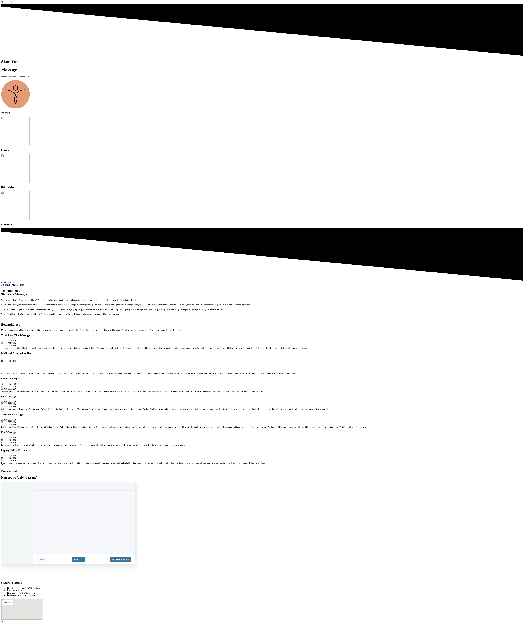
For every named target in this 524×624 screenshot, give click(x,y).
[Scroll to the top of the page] (2, 621)
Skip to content (7, 2)
